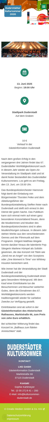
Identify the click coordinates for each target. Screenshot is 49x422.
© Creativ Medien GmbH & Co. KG (23, 409)
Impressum (13, 419)
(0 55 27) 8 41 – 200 (27, 390)
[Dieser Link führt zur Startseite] (13, 14)
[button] (43, 6)
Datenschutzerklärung (19, 415)
